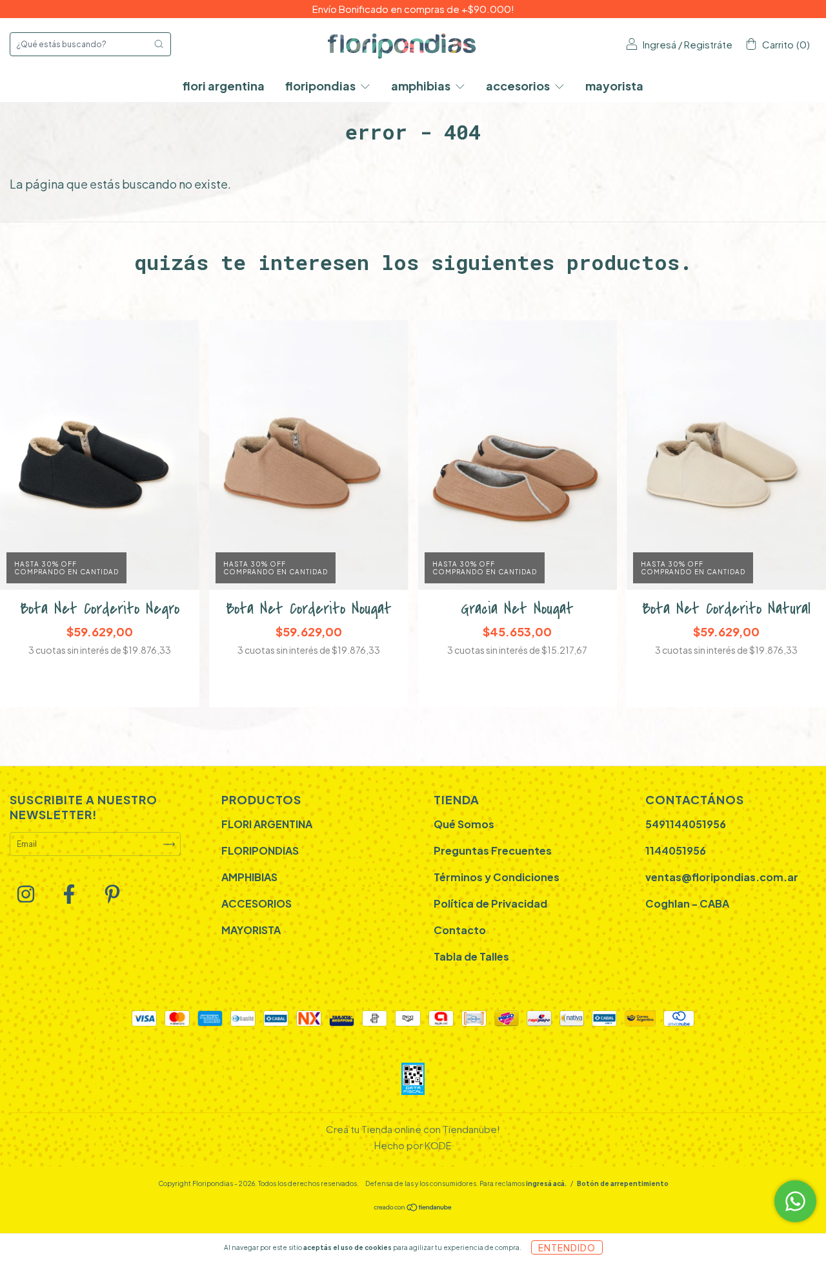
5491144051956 (685, 824)
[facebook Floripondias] (69, 897)
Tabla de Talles (471, 956)
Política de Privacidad (490, 903)
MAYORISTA (614, 85)
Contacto (460, 930)
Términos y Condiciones (496, 877)
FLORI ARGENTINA (224, 85)
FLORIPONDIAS (321, 85)
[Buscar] (159, 44)
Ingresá (659, 44)
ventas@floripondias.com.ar (721, 877)
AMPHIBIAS (421, 85)
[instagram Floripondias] (26, 897)
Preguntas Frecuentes (493, 850)
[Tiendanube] (413, 1209)
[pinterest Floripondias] (112, 897)
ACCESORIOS (519, 85)
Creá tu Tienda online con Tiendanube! (413, 1129)
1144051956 (675, 850)
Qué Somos (464, 824)
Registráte (708, 44)
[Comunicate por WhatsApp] (795, 1201)
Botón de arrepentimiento (623, 1183)
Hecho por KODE (413, 1145)
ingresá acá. (546, 1183)
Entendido (567, 1247)
